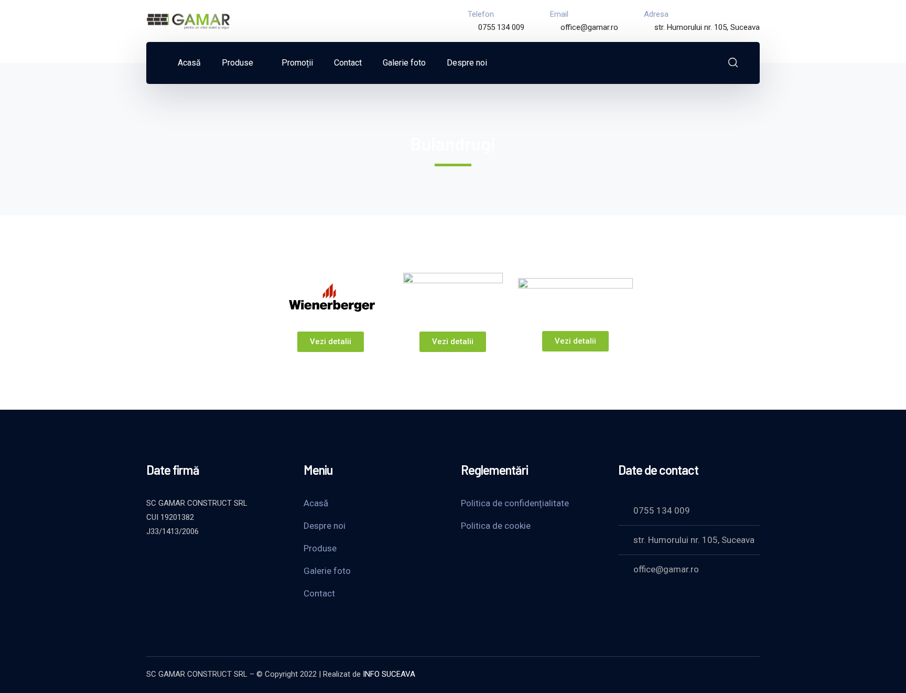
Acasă (316, 503)
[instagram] (230, 560)
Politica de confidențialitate (515, 503)
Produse (320, 548)
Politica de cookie (496, 525)
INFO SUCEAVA (389, 674)
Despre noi (325, 525)
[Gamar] (188, 20)
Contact (319, 593)
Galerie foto (327, 571)
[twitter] (151, 560)
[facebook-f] (177, 560)
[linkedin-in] (204, 560)
